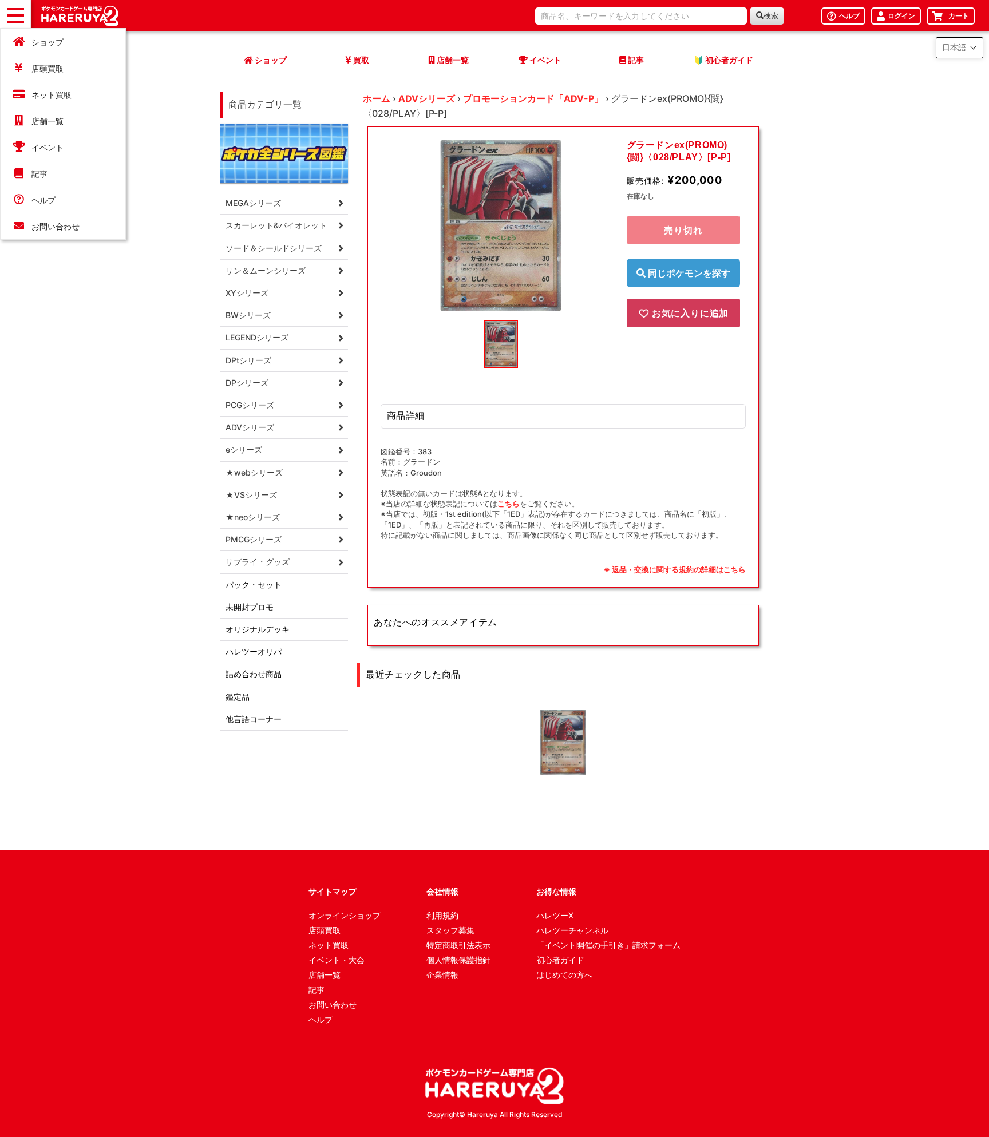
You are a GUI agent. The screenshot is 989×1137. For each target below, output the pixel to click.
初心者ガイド (560, 960)
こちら (508, 503)
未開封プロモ (250, 607)
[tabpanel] (501, 225)
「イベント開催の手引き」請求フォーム (608, 945)
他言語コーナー (254, 719)
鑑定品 (238, 697)
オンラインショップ (344, 915)
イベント (47, 147)
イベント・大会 (336, 960)
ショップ (47, 42)
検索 (770, 15)
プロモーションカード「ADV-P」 (533, 98)
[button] (959, 48)
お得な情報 (556, 891)
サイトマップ (332, 891)
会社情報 (442, 891)
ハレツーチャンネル (572, 930)
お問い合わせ (55, 226)
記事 (39, 174)
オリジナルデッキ (258, 629)
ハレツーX (554, 915)
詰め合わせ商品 (254, 674)
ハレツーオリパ (254, 651)
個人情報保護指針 (458, 960)
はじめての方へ (564, 975)
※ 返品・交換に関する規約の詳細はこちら (675, 569)
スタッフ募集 (450, 930)
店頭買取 (47, 68)
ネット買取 (51, 95)
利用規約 (442, 915)
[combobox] (641, 16)
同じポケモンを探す (688, 273)
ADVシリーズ (426, 98)
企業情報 (442, 975)
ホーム (376, 98)
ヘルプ (43, 200)
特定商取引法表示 (458, 945)
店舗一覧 (47, 121)
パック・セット (254, 584)
